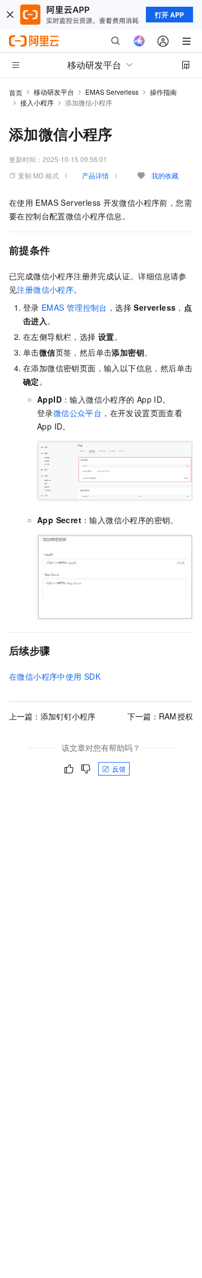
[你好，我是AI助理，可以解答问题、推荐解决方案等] (139, 41)
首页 (15, 92)
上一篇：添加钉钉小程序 (52, 716)
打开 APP (169, 15)
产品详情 (95, 175)
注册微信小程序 (45, 289)
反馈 (119, 768)
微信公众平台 (77, 412)
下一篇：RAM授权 (160, 716)
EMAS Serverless (112, 91)
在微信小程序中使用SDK (54, 676)
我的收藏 (165, 175)
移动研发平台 (54, 91)
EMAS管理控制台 (74, 307)
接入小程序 (37, 102)
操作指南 (163, 91)
